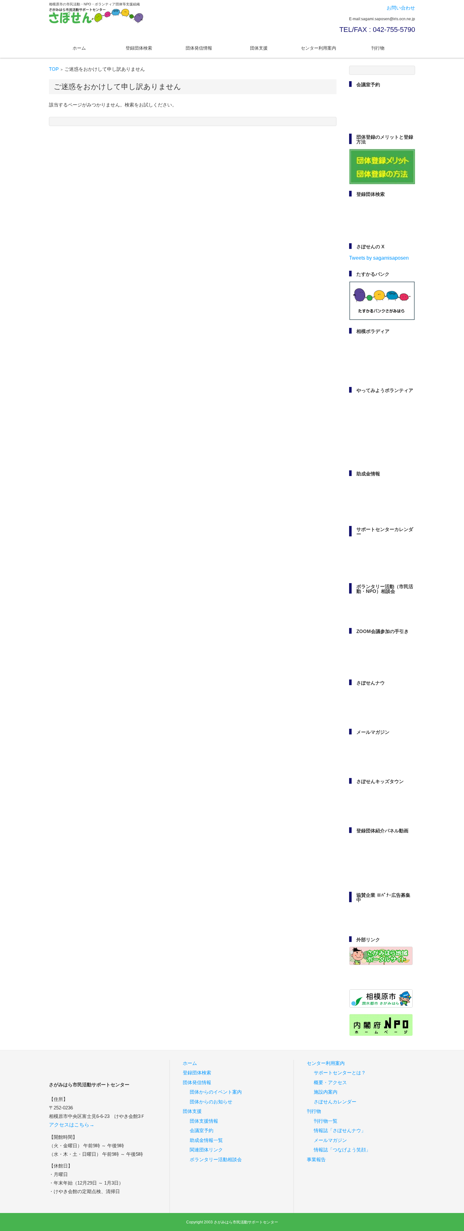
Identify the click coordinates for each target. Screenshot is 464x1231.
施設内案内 (325, 1092)
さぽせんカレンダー (335, 1101)
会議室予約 (201, 1130)
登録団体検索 (139, 48)
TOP (54, 69)
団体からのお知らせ (211, 1101)
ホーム (79, 48)
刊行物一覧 (325, 1121)
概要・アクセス (330, 1082)
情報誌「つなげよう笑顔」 (342, 1150)
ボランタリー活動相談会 (216, 1159)
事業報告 (316, 1159)
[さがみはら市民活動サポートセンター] (96, 15)
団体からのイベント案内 (216, 1092)
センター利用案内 (318, 48)
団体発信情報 (199, 48)
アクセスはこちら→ (71, 1124)
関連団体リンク (206, 1150)
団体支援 (259, 48)
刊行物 (377, 48)
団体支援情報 (204, 1121)
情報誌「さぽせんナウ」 (340, 1130)
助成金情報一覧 (206, 1140)
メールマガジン (330, 1140)
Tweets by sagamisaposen (379, 258)
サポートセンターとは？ (340, 1073)
